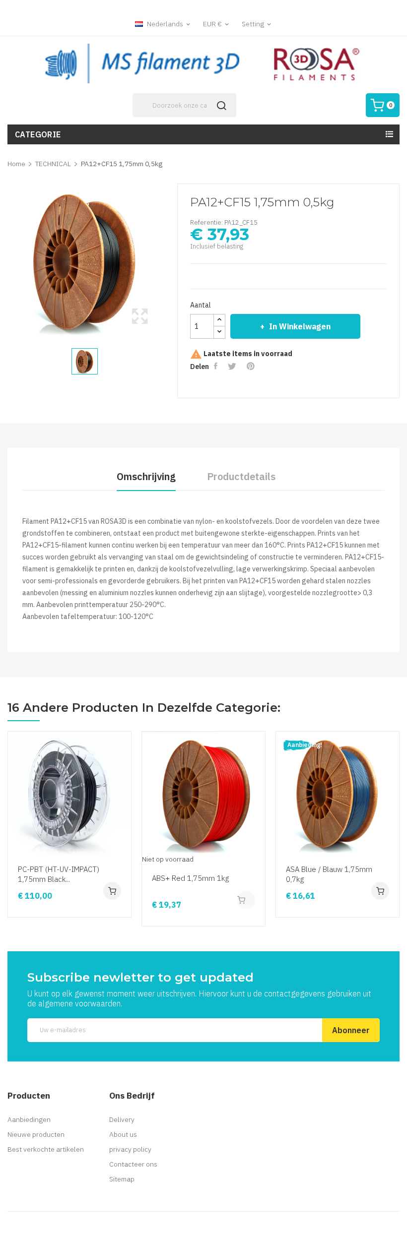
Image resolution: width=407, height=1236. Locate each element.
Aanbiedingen (29, 1119)
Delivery (122, 1119)
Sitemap (122, 1178)
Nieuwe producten (36, 1134)
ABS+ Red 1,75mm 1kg (190, 878)
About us (123, 1134)
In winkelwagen (300, 326)
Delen (217, 366)
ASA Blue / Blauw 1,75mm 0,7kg (329, 874)
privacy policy (130, 1149)
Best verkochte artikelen (45, 1149)
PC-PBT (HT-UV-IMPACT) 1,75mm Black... (58, 874)
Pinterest (252, 366)
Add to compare (122, 836)
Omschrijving (146, 476)
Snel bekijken (122, 798)
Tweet (233, 366)
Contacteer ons (133, 1164)
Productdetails (241, 476)
